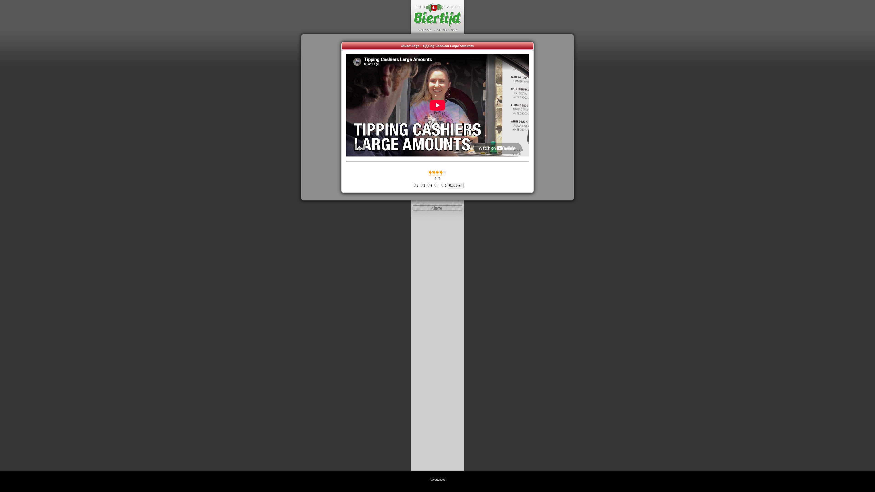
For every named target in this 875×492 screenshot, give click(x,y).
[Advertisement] (322, 117)
